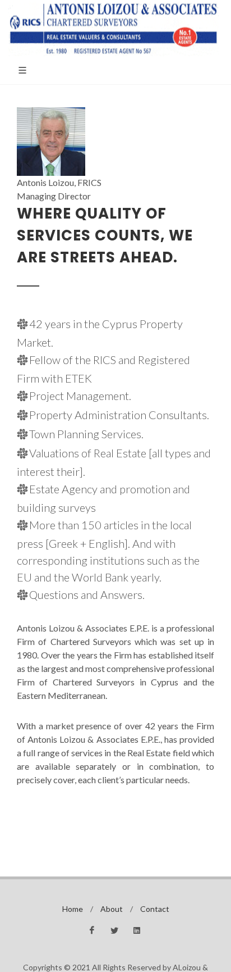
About (111, 909)
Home (72, 909)
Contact (154, 909)
